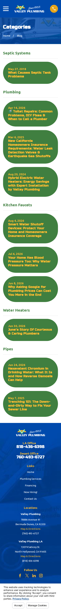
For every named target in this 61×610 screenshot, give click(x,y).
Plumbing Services (30, 478)
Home (30, 472)
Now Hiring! (30, 492)
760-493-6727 (30, 457)
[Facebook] (20, 575)
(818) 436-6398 (30, 560)
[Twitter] (27, 575)
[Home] (29, 9)
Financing (30, 485)
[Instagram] (41, 575)
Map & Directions (30, 528)
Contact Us (30, 498)
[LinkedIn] (34, 575)
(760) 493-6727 (30, 533)
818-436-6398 (30, 447)
